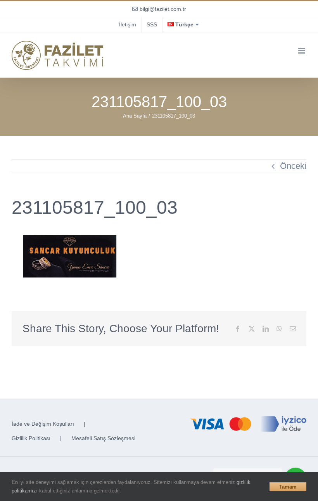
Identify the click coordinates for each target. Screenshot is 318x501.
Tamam (288, 487)
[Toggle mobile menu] (302, 51)
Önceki (293, 166)
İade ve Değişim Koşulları (43, 424)
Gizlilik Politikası (31, 438)
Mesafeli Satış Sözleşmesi (103, 438)
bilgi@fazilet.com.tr (163, 9)
